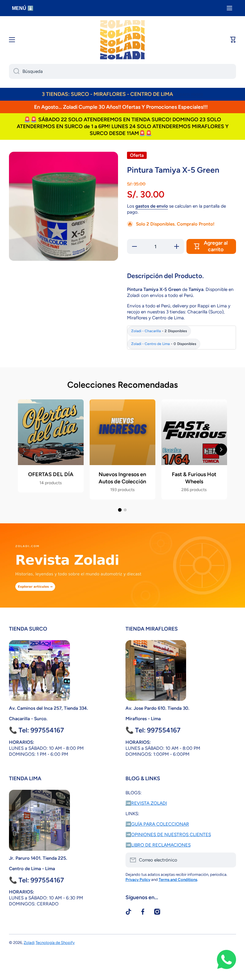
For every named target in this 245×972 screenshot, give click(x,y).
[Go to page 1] (120, 510)
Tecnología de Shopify (55, 942)
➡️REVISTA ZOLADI (146, 803)
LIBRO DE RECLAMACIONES (161, 845)
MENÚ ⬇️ (22, 8)
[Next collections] (221, 450)
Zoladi (29, 942)
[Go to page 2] (125, 509)
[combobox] (122, 71)
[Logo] (122, 39)
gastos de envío (151, 206)
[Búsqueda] (14, 71)
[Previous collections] (24, 450)
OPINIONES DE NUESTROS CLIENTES (171, 834)
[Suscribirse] (228, 860)
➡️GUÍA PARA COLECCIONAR (157, 824)
